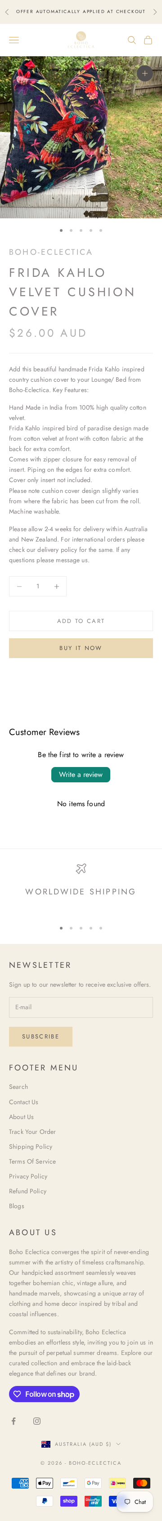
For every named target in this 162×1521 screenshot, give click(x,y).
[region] (81, 887)
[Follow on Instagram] (36, 1421)
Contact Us (23, 1101)
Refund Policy (27, 1191)
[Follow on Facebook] (13, 1421)
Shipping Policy (30, 1146)
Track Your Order (32, 1131)
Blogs (16, 1205)
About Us (21, 1116)
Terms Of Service (32, 1161)
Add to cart (81, 621)
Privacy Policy (28, 1176)
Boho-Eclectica (51, 252)
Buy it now (80, 648)
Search (18, 1086)
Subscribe (40, 1036)
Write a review (81, 774)
